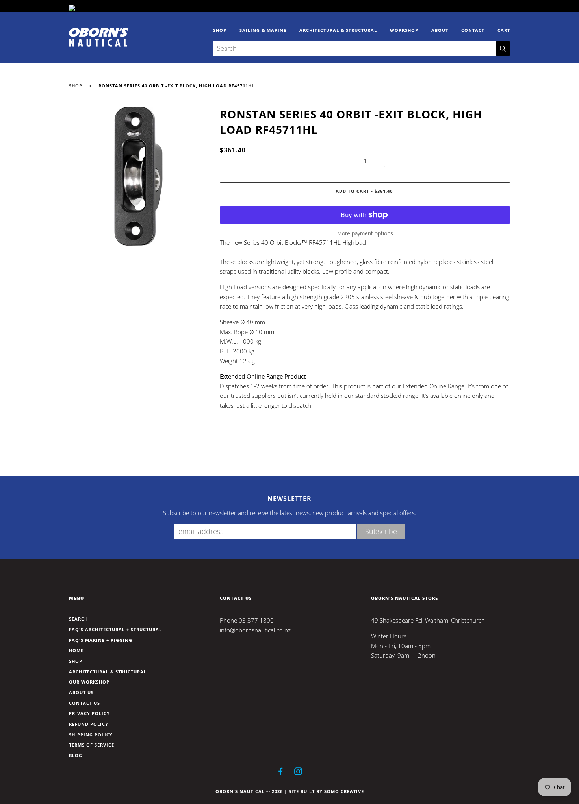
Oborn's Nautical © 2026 (249, 791)
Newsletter (289, 498)
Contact (472, 30)
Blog (75, 755)
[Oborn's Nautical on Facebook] (281, 773)
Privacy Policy (89, 713)
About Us (81, 692)
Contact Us (84, 703)
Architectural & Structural (338, 30)
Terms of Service (91, 745)
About (439, 30)
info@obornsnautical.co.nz (255, 630)
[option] (138, 176)
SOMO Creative (344, 791)
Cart (503, 30)
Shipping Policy (91, 734)
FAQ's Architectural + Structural (115, 629)
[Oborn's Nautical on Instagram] (298, 773)
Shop (219, 30)
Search (78, 619)
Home (76, 650)
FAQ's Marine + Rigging (100, 640)
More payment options (365, 233)
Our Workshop (89, 682)
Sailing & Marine (262, 30)
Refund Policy (88, 724)
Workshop (404, 30)
